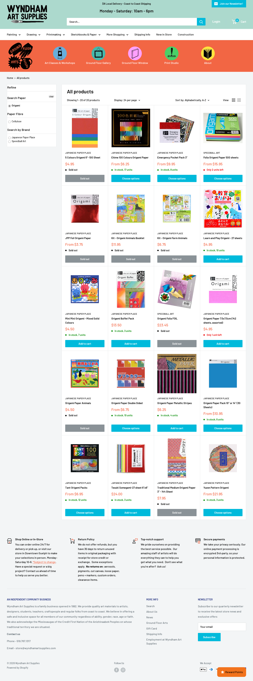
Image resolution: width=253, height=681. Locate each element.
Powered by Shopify (17, 667)
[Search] (201, 21)
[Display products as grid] (233, 100)
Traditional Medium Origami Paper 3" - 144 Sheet (176, 489)
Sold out (84, 178)
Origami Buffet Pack (122, 318)
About (208, 62)
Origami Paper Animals (78, 403)
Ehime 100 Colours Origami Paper (130, 157)
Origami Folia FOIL (167, 318)
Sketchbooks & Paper (84, 34)
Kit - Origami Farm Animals (172, 238)
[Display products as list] (239, 100)
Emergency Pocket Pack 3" (172, 157)
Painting (12, 34)
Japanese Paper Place (23, 137)
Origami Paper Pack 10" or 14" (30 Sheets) (221, 405)
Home (10, 77)
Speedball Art (18, 141)
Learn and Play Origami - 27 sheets (222, 238)
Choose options (130, 178)
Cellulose (16, 121)
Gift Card (151, 628)
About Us (151, 611)
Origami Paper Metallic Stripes (174, 403)
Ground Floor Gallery (98, 62)
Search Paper (16, 98)
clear (51, 96)
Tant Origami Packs (76, 487)
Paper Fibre (15, 114)
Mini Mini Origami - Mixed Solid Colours (82, 320)
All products (23, 77)
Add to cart (223, 259)
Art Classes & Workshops (60, 62)
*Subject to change (44, 562)
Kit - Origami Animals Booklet (127, 238)
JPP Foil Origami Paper (78, 238)
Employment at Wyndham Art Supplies (164, 641)
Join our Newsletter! (231, 3)
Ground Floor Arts (157, 622)
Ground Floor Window (135, 62)
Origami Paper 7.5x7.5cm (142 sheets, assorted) (219, 320)
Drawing (32, 34)
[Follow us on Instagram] (123, 669)
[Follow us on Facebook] (116, 669)
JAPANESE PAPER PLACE (78, 152)
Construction (186, 34)
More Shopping (116, 34)
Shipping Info (142, 34)
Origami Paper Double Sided (127, 403)
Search (150, 606)
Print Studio (171, 62)
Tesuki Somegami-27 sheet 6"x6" (129, 487)
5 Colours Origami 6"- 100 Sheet (82, 157)
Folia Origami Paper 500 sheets (220, 157)
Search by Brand (18, 130)
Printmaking (53, 34)
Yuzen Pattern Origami (216, 487)
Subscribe (209, 637)
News (149, 617)
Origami (15, 105)
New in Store (164, 34)
